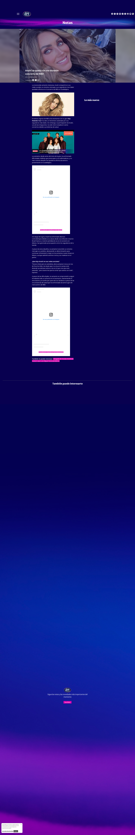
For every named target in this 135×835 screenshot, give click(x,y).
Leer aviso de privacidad (7, 831)
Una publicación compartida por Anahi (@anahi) (51, 230)
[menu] (18, 14)
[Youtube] (120, 14)
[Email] (130, 14)
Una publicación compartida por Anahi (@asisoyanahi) (51, 352)
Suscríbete (67, 702)
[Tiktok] (122, 14)
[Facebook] (112, 14)
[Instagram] (117, 14)
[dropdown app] (128, 14)
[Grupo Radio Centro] (125, 14)
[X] (115, 14)
